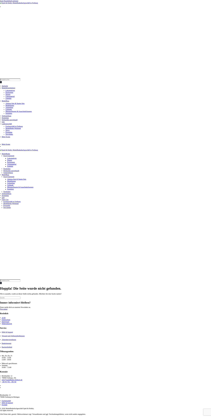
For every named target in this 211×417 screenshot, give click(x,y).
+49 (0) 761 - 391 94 (9, 382)
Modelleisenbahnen (8, 88)
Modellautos (9, 105)
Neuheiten (5, 118)
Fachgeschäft (6, 401)
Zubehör (8, 98)
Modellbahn (6, 154)
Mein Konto (6, 137)
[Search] (1, 82)
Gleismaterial (10, 96)
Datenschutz (6, 320)
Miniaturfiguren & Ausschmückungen (18, 111)
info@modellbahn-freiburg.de (12, 380)
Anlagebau (9, 107)
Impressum (5, 322)
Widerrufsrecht (7, 324)
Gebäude (8, 109)
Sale (3, 122)
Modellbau (5, 101)
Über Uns (5, 200)
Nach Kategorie (8, 156)
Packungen (9, 92)
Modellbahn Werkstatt (13, 128)
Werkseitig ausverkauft (9, 120)
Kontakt (4, 405)
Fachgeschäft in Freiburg (14, 126)
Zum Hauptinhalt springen (9, 1)
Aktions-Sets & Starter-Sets (15, 103)
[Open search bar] (1, 78)
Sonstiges (8, 113)
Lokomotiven (10, 90)
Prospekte (8, 132)
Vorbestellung (6, 116)
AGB (3, 318)
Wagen (7, 94)
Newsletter (9, 134)
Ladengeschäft (7, 124)
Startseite (5, 86)
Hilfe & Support (7, 332)
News (7, 130)
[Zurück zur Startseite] (19, 3)
